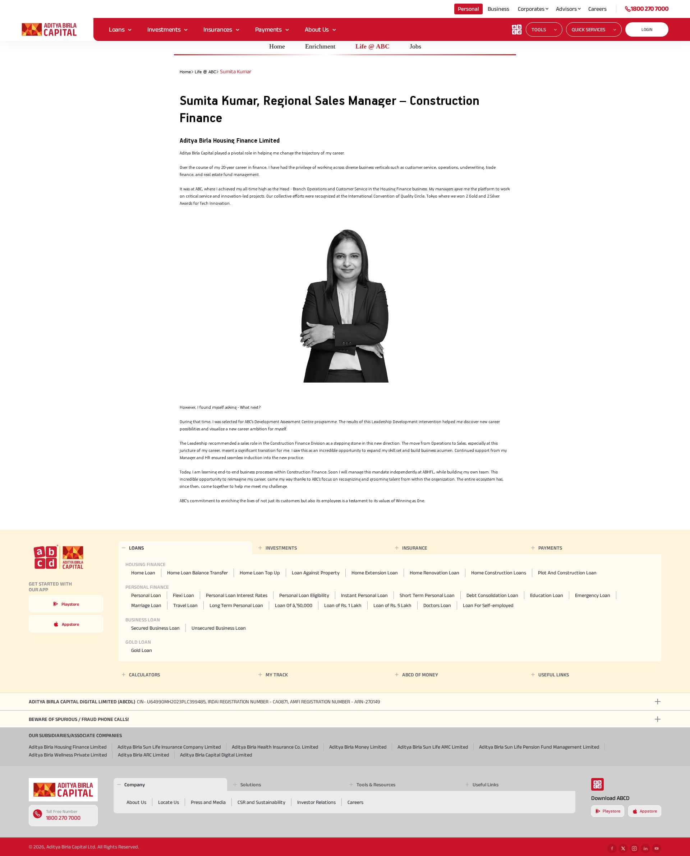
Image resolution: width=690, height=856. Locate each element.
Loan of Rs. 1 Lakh (343, 605)
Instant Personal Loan (364, 595)
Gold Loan (141, 650)
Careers (597, 9)
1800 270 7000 (649, 8)
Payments (268, 29)
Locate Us (168, 802)
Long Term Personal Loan (236, 605)
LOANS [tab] (136, 548)
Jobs (415, 46)
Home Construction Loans (498, 572)
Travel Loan (185, 605)
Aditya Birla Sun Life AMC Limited (432, 747)
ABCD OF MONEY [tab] (420, 674)
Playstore (70, 604)
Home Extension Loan (374, 572)
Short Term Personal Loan (427, 595)
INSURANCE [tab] (414, 548)
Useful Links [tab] (485, 784)
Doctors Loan (437, 605)
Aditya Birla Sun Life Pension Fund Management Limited (539, 747)
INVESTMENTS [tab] (281, 548)
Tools (539, 29)
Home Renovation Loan (434, 572)
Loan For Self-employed (488, 605)
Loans (116, 29)
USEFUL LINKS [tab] (553, 674)
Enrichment (320, 46)
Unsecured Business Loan (219, 628)
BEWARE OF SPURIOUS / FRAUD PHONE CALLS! (79, 719)
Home (277, 46)
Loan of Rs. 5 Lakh (392, 605)
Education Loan (546, 595)
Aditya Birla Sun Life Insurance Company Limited (169, 747)
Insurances (217, 29)
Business (498, 9)
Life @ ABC (372, 46)
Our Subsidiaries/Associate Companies (75, 735)
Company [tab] (134, 784)
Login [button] (647, 29)
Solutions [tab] (250, 784)
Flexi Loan (183, 595)
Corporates (531, 9)
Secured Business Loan (155, 628)
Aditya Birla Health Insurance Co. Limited (275, 747)
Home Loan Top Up (260, 572)
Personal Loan (146, 595)
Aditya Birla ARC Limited (143, 755)
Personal (468, 9)
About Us (317, 29)
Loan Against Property (316, 572)
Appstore (70, 624)
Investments (163, 29)
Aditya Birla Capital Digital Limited (216, 755)
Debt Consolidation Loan (492, 595)
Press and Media (208, 802)
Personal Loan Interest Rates (236, 595)
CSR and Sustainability (261, 802)
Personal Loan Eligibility (304, 595)
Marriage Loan (146, 605)
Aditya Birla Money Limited (358, 747)
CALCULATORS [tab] (144, 674)
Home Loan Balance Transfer (197, 572)
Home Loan (143, 572)
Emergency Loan (592, 595)
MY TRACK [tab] (277, 674)
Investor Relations (316, 802)
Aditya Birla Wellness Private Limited (68, 755)
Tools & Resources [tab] (375, 784)
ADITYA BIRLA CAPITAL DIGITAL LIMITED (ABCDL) (204, 701)
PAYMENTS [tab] (550, 548)
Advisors (566, 9)
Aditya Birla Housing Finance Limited (68, 747)
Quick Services (588, 29)
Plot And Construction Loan (567, 572)
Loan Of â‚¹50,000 (293, 605)
